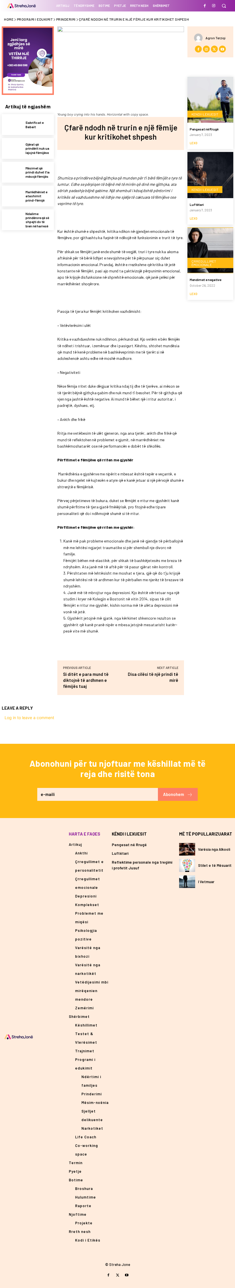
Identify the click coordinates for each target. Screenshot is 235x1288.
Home (8, 19)
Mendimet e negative (205, 280)
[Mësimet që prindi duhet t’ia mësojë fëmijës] (12, 172)
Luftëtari (197, 204)
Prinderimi (66, 19)
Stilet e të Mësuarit (215, 865)
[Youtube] (222, 49)
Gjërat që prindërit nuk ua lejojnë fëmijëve (37, 148)
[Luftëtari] (210, 175)
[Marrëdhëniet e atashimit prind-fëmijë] (12, 196)
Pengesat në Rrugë (204, 129)
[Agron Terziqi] (199, 38)
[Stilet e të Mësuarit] (187, 865)
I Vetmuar (206, 881)
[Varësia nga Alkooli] (187, 849)
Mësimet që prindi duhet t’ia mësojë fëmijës (38, 172)
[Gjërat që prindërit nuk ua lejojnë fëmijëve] (12, 148)
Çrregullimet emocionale (203, 263)
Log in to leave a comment (29, 717)
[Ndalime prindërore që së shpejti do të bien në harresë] (12, 219)
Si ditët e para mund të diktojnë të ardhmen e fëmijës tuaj (86, 680)
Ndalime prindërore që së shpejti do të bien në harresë (37, 220)
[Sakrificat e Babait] (12, 124)
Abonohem (173, 794)
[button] (224, 6)
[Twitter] (114, 161)
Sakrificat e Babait (35, 124)
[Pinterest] (127, 161)
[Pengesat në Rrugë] (210, 100)
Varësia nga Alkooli (214, 849)
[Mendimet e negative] (210, 250)
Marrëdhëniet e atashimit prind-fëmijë (36, 196)
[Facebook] (205, 5)
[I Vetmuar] (187, 881)
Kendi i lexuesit (204, 114)
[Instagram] (214, 5)
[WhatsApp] (140, 161)
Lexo (194, 143)
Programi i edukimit (35, 19)
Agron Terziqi (215, 38)
